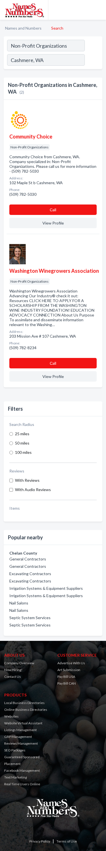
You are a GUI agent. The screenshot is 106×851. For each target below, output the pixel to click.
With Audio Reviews (33, 489)
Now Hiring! (13, 670)
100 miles (23, 452)
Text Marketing (15, 777)
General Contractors (27, 559)
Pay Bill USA (66, 676)
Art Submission (68, 670)
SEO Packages (14, 750)
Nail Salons (18, 603)
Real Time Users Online (22, 784)
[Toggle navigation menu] (98, 10)
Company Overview (19, 663)
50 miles (22, 443)
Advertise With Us (71, 663)
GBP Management (18, 737)
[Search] (93, 60)
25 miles (22, 433)
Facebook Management (22, 770)
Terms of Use (67, 841)
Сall (53, 209)
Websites (11, 716)
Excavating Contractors (30, 573)
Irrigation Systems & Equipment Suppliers (46, 588)
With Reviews (27, 480)
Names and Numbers (23, 28)
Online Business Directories (25, 709)
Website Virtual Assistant (23, 723)
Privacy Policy (39, 841)
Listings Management (20, 730)
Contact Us (12, 676)
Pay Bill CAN (66, 683)
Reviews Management (21, 743)
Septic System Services (30, 617)
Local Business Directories (24, 703)
